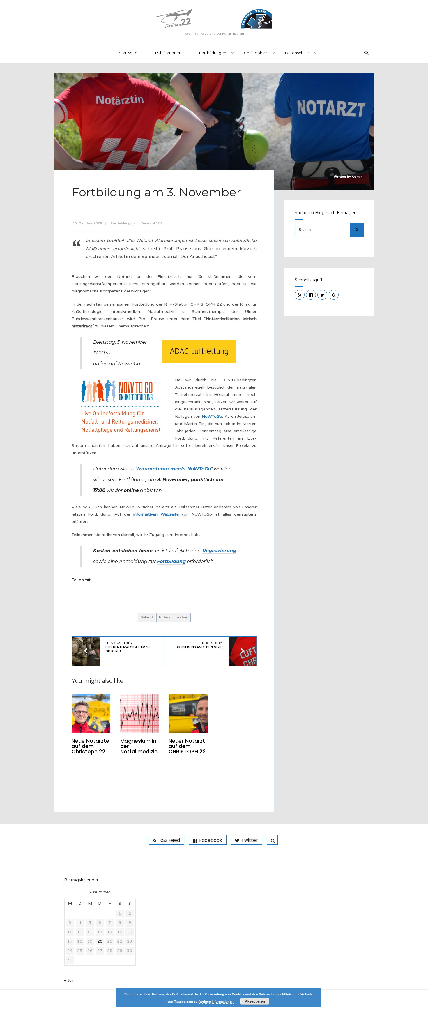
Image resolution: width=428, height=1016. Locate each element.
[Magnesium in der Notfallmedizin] (139, 713)
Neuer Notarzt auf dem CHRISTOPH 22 (187, 746)
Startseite (128, 52)
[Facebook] (311, 295)
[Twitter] (322, 295)
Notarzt (146, 617)
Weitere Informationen (216, 1001)
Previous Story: (128, 647)
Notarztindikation (173, 617)
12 (90, 931)
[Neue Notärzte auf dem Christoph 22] (91, 713)
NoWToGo (212, 416)
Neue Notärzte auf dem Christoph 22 (90, 746)
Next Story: (198, 645)
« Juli (68, 980)
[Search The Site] (334, 295)
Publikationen (168, 52)
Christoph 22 (255, 52)
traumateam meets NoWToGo (174, 469)
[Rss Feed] (300, 295)
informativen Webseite (155, 514)
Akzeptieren (255, 1001)
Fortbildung (171, 561)
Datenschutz (297, 52)
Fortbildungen (212, 52)
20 (99, 941)
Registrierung (219, 550)
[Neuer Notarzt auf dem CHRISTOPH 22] (188, 713)
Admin (357, 177)
